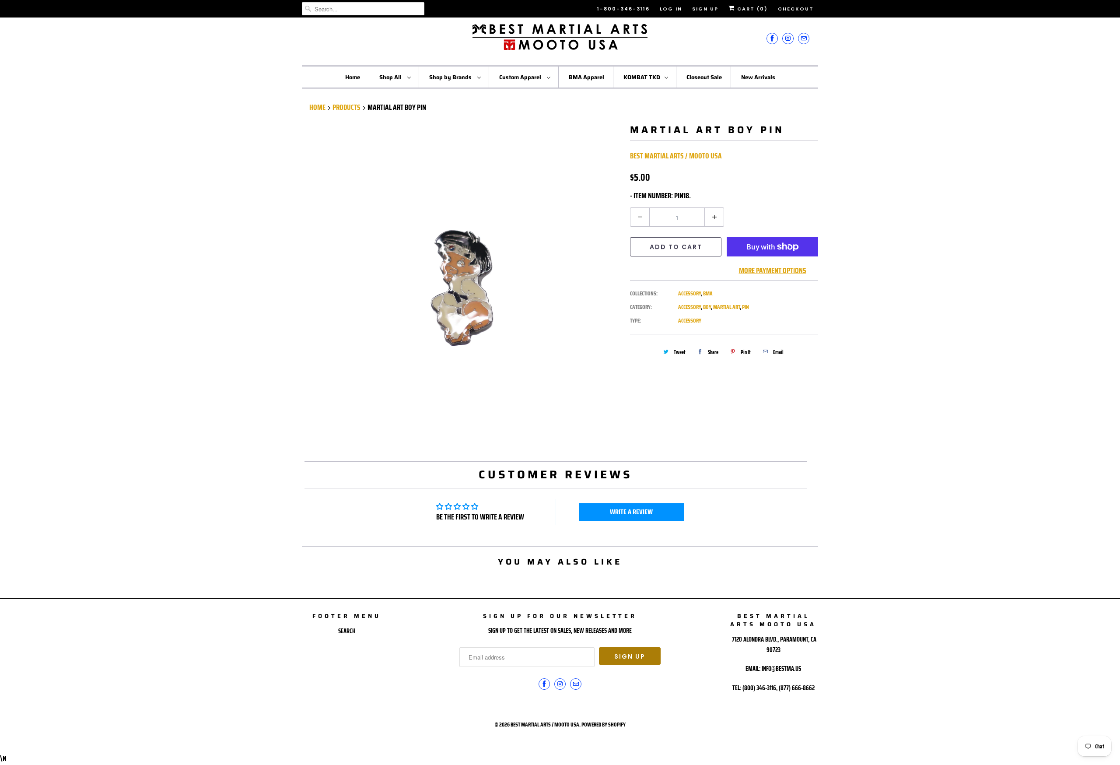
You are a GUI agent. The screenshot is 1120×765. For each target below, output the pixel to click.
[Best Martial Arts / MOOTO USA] (560, 40)
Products (346, 107)
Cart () (751, 8)
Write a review (631, 511)
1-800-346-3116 (623, 8)
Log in (671, 8)
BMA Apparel (586, 77)
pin (745, 307)
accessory (689, 307)
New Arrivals (758, 77)
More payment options (772, 270)
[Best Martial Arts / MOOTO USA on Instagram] (788, 38)
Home (352, 77)
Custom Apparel (520, 77)
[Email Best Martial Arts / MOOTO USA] (803, 38)
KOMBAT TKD (641, 77)
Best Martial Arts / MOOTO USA (676, 155)
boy (707, 307)
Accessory (689, 293)
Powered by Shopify (603, 724)
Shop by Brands (451, 77)
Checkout (796, 8)
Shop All (391, 77)
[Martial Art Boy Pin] (461, 283)
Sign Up (705, 8)
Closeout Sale (704, 77)
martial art (726, 307)
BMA (708, 293)
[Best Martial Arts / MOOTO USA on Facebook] (772, 38)
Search (346, 631)
